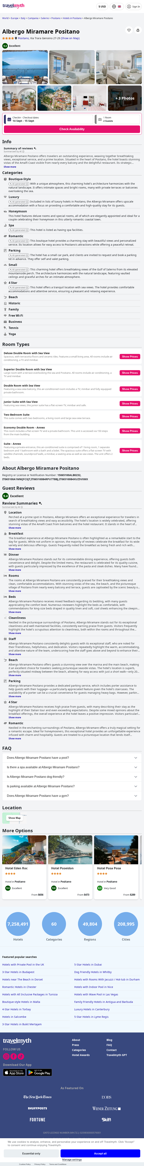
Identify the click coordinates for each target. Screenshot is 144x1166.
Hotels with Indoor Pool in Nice (93, 987)
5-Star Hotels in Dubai (88, 964)
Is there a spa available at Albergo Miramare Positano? (43, 767)
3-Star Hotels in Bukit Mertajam (22, 1024)
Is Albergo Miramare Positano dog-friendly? (35, 776)
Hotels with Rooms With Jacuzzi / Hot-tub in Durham (107, 979)
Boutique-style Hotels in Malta (21, 1002)
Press (75, 1045)
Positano (23, 38)
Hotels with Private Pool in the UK (23, 964)
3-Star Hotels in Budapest (18, 972)
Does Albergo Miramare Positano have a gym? (38, 795)
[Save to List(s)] (129, 30)
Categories (79, 1050)
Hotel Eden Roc (16, 868)
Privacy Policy (39, 1164)
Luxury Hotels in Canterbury (92, 1009)
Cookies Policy (25, 1164)
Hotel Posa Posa (109, 868)
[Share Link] (138, 30)
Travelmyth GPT (116, 1055)
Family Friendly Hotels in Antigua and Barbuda (103, 1002)
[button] (117, 119)
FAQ (109, 1045)
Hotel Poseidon (62, 868)
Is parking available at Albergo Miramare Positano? (41, 786)
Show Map (14, 818)
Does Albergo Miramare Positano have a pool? (38, 757)
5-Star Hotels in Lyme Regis (91, 1017)
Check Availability (72, 129)
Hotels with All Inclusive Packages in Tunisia (30, 994)
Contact (111, 1050)
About (76, 1040)
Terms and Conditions (57, 1164)
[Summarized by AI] (23, 152)
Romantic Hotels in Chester (19, 987)
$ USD (102, 6)
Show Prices (130, 356)
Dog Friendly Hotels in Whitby (93, 972)
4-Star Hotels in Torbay (16, 1009)
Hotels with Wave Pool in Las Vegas (96, 994)
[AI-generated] (27, 184)
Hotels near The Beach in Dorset (22, 979)
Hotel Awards (81, 1055)
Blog (109, 1040)
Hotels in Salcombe (14, 1017)
